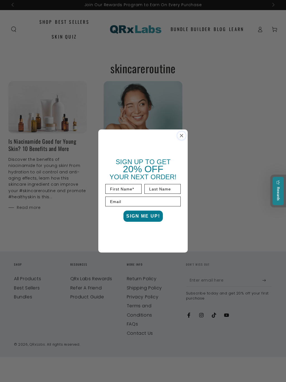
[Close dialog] (181, 135)
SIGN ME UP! (143, 216)
